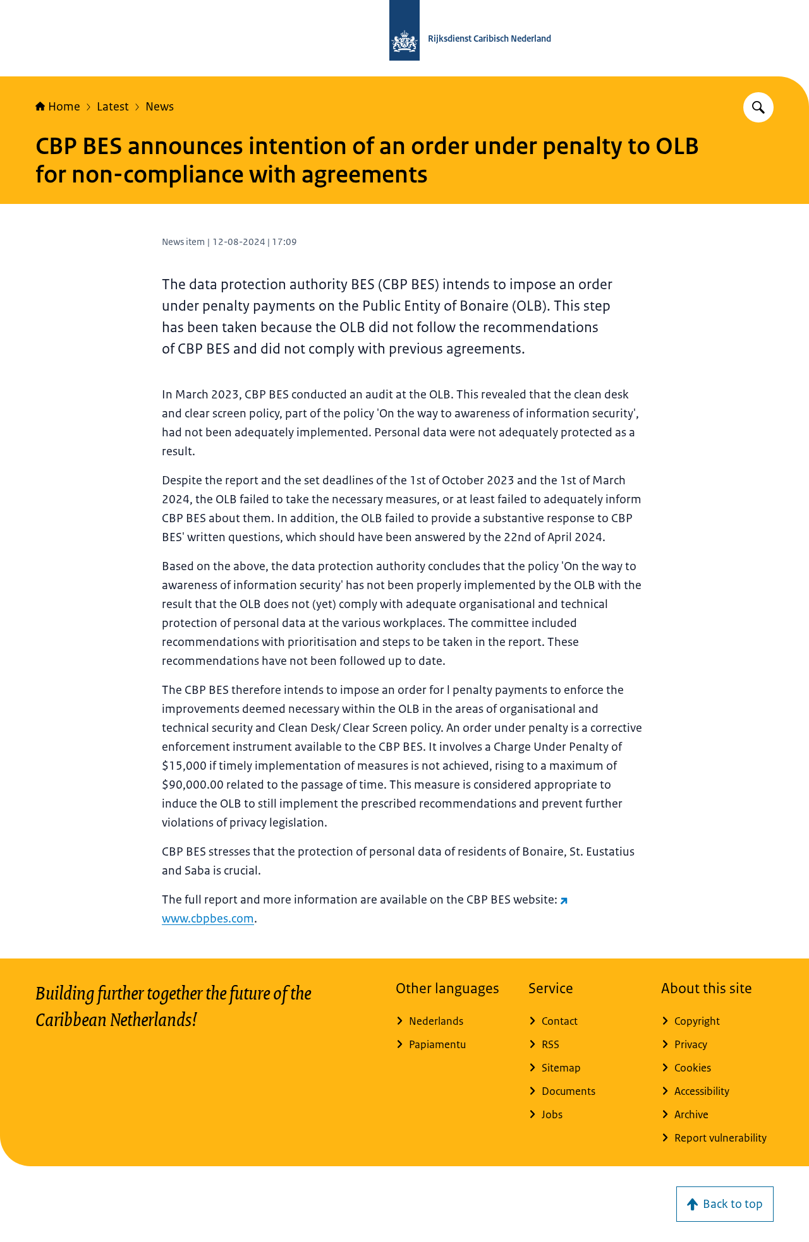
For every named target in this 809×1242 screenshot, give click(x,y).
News (159, 106)
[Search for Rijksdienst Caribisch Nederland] (758, 107)
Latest (113, 106)
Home (64, 106)
